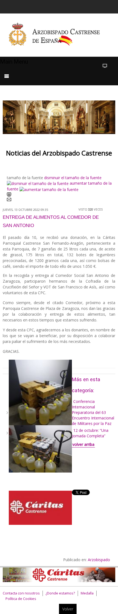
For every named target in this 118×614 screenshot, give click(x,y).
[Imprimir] (9, 195)
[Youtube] (92, 6)
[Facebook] (71, 6)
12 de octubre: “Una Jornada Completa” (90, 433)
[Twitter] (82, 6)
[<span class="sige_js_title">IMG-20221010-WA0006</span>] (40, 448)
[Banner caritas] (59, 574)
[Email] (9, 200)
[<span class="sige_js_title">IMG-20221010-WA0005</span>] (40, 401)
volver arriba (83, 444)
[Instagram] (103, 6)
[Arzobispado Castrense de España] (59, 35)
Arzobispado (99, 559)
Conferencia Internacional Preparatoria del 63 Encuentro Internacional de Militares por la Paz (93, 412)
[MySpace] (113, 6)
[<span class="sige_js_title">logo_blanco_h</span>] (40, 507)
